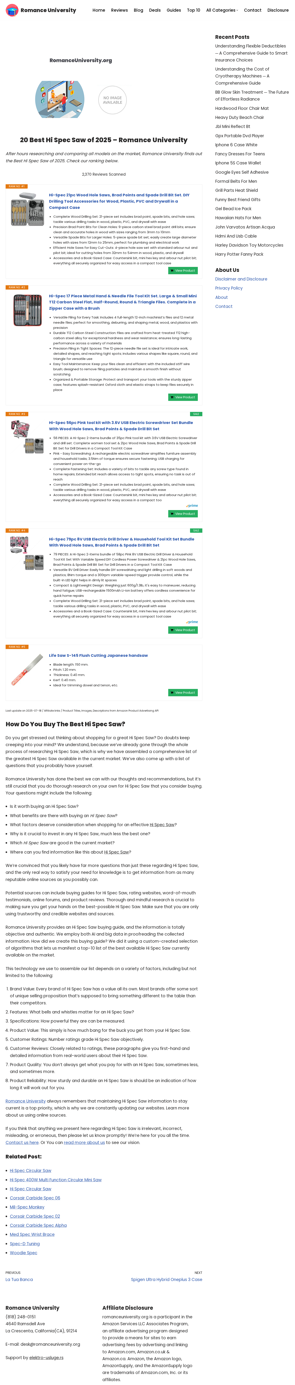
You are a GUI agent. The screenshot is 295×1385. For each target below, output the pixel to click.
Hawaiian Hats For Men (238, 218)
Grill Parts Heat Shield (236, 190)
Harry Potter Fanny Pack (239, 254)
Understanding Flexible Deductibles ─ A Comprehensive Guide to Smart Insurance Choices (251, 53)
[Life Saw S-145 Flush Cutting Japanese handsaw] (27, 669)
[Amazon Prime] (192, 506)
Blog (138, 10)
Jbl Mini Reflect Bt (232, 126)
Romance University (26, 1101)
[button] (237, 10)
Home (99, 10)
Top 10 (193, 10)
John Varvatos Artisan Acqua (245, 227)
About (221, 297)
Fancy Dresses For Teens (240, 154)
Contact (253, 10)
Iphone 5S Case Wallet (238, 163)
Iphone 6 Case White (236, 145)
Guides (174, 10)
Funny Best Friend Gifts (237, 200)
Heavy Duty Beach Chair (239, 117)
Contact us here (22, 1143)
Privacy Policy (229, 288)
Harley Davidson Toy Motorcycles (249, 245)
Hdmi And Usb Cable (236, 236)
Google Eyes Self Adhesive (242, 172)
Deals (155, 10)
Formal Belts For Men (236, 181)
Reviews (119, 10)
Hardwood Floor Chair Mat (242, 108)
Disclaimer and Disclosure (241, 279)
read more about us (84, 1143)
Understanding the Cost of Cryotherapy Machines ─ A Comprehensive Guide (242, 76)
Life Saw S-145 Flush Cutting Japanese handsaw (98, 655)
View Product (185, 270)
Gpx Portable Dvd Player (239, 136)
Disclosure (278, 10)
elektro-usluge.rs (46, 1358)
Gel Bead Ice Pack (233, 209)
